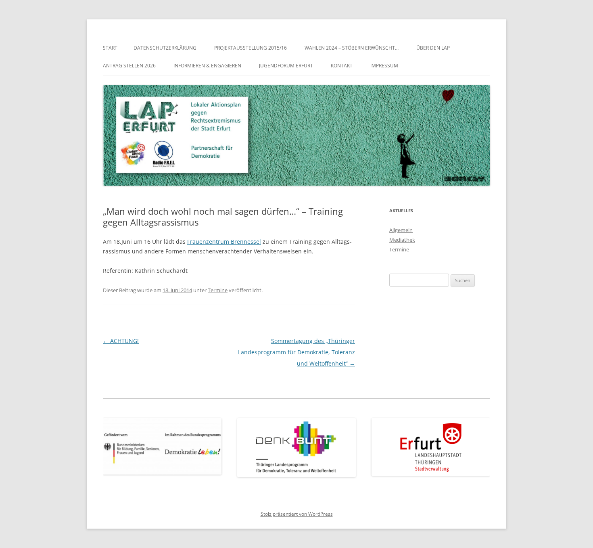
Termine (218, 290)
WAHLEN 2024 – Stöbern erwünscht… (352, 47)
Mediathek (402, 239)
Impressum (384, 65)
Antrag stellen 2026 (129, 65)
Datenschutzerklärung (165, 47)
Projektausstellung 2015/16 (250, 47)
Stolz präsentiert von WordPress (297, 513)
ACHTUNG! (121, 341)
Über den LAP (433, 47)
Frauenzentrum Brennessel (224, 241)
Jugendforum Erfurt (286, 65)
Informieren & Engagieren (207, 65)
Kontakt (342, 65)
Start (110, 47)
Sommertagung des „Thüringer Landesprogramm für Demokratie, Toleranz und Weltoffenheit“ (296, 352)
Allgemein (401, 230)
